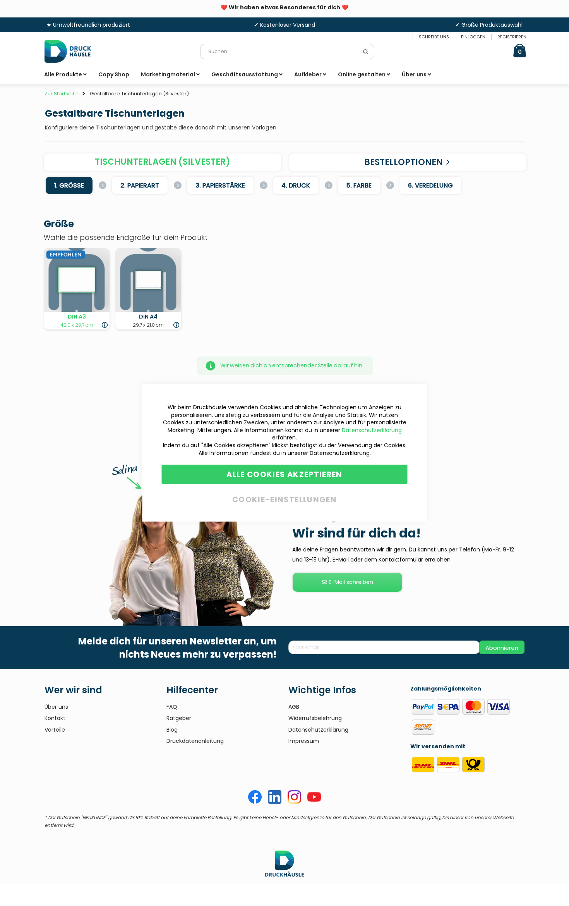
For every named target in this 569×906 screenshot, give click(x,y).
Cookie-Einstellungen (284, 498)
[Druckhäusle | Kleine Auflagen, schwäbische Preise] (74, 51)
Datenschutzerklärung (372, 430)
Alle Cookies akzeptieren (284, 474)
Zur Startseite (61, 93)
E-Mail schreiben (350, 582)
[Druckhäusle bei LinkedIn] (274, 802)
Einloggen (473, 37)
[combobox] (287, 51)
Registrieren (511, 37)
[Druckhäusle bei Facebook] (255, 802)
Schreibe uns (434, 37)
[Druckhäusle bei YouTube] (314, 802)
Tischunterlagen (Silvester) (162, 162)
